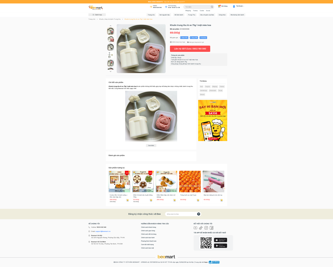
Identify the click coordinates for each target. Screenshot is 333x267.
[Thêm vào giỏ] (127, 200)
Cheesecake (212, 90)
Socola (208, 10)
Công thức (222, 15)
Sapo (206, 262)
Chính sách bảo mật (147, 248)
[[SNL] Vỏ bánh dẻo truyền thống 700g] (143, 181)
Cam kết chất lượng (147, 244)
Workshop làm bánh (237, 15)
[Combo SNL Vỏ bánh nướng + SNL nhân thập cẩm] (119, 181)
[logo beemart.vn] (166, 256)
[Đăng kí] (199, 214)
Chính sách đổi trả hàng (148, 234)
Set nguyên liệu (164, 15)
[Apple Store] (220, 240)
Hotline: (98, 227)
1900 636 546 (157, 7)
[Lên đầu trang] (330, 265)
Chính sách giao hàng (148, 231)
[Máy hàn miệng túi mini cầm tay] (213, 181)
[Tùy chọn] (151, 200)
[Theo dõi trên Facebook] (211, 228)
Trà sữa (220, 90)
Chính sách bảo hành (148, 237)
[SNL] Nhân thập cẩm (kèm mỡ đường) (166, 196)
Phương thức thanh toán (148, 241)
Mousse (202, 94)
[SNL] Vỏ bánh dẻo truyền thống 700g (142, 196)
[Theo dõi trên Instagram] (206, 228)
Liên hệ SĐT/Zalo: (190, 48)
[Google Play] (220, 246)
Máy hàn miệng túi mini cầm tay (213, 195)
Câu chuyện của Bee (207, 15)
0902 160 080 (199, 48)
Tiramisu (195, 10)
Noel (201, 86)
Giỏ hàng (223, 6)
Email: (100, 231)
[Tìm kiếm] (212, 7)
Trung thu (207, 86)
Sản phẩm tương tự (117, 168)
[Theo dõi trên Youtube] (196, 228)
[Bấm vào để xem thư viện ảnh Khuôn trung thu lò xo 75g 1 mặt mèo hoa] (141, 48)
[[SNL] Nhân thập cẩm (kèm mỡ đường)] (166, 181)
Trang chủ (151, 15)
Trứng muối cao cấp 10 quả (188, 195)
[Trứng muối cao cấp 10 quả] (190, 181)
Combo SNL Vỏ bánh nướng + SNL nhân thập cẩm (118, 196)
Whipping (188, 10)
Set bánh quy (203, 90)
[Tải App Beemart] (212, 120)
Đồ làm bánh (179, 15)
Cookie (202, 10)
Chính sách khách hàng (148, 227)
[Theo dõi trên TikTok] (201, 228)
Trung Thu (191, 15)
